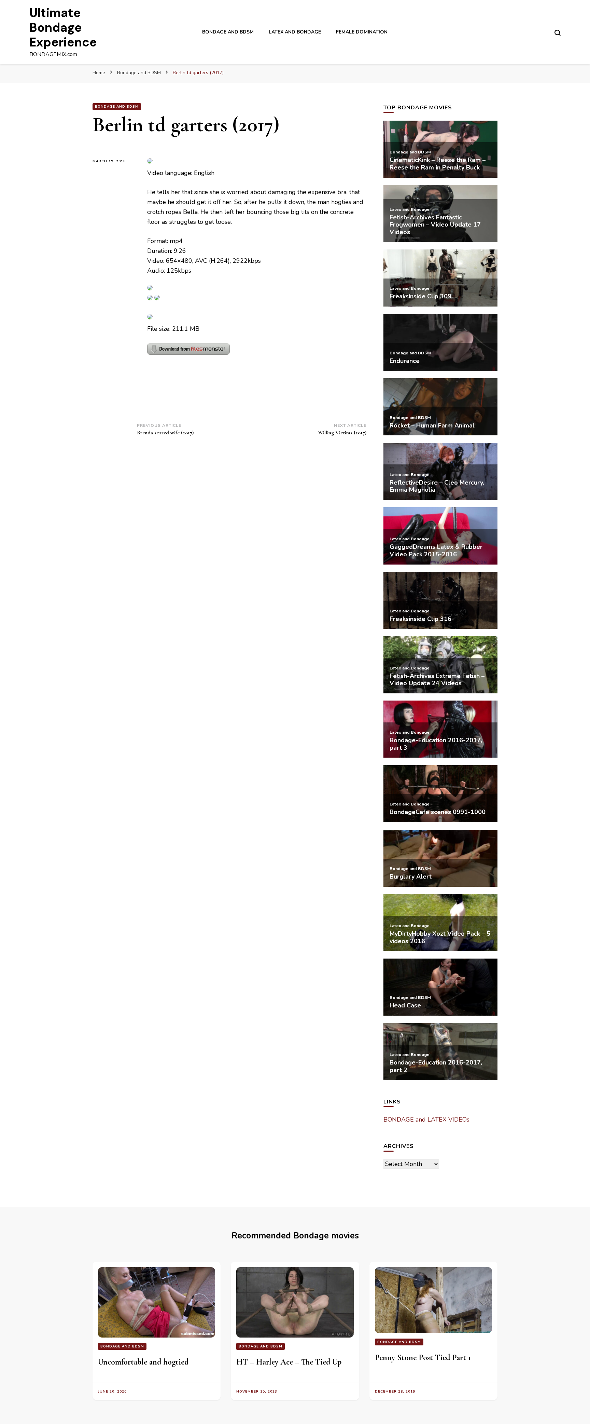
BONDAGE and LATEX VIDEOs (426, 1119)
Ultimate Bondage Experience (63, 27)
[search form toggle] (557, 33)
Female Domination (362, 32)
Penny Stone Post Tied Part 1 (423, 1357)
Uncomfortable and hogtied (143, 1362)
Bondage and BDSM (228, 32)
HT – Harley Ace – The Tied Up (288, 1362)
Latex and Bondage (295, 32)
